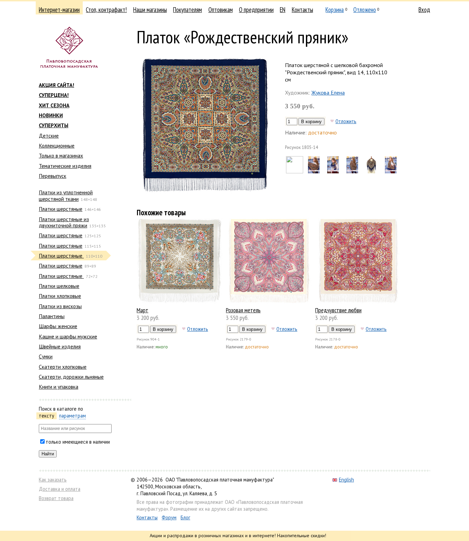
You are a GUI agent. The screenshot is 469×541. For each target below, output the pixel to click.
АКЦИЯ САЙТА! (56, 85)
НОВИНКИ (51, 115)
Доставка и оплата (59, 489)
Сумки (46, 356)
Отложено (364, 10)
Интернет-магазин (59, 10)
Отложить (345, 121)
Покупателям (187, 10)
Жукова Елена (328, 92)
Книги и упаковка (58, 386)
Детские (49, 135)
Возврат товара (56, 498)
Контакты (302, 10)
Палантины (52, 316)
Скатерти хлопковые (63, 366)
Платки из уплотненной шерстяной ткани (66, 195)
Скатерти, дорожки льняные (71, 376)
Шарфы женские (58, 326)
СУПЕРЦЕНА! (54, 94)
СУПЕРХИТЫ (53, 125)
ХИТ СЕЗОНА (54, 105)
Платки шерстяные (60, 208)
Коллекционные (57, 145)
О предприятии (256, 10)
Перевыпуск (52, 175)
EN (282, 10)
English (346, 479)
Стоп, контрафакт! (106, 10)
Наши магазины (150, 10)
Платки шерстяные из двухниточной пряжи (64, 222)
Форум (169, 517)
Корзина (334, 10)
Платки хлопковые (60, 295)
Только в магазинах (61, 155)
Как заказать (53, 479)
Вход (424, 10)
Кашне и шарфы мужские (68, 336)
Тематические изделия (65, 165)
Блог (185, 517)
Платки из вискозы (60, 306)
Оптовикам (220, 10)
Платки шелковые (59, 285)
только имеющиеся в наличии (78, 442)
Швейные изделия (60, 346)
